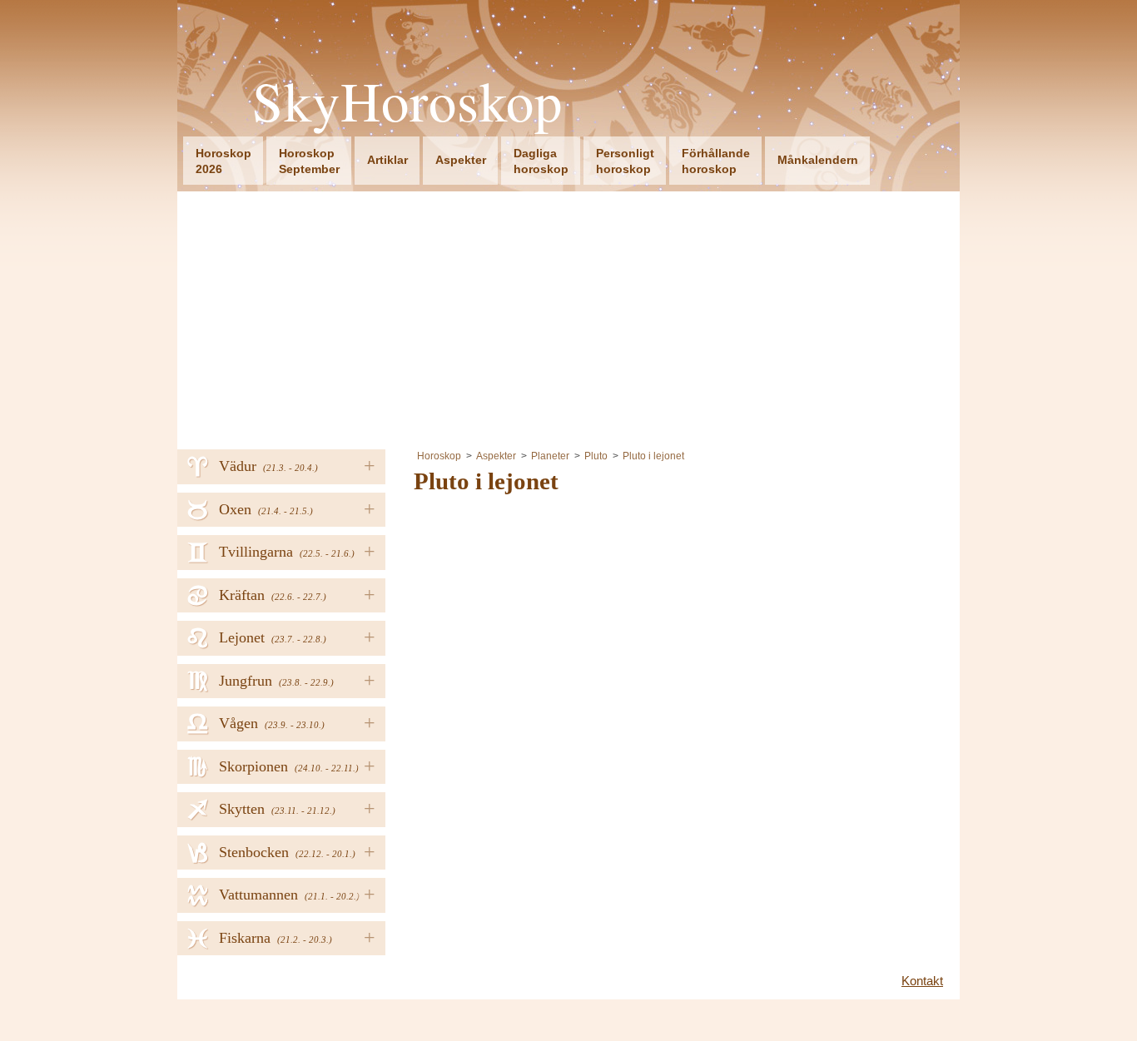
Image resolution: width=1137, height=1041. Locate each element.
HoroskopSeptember (309, 161)
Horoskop (439, 456)
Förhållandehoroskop (716, 161)
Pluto (596, 456)
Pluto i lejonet (653, 456)
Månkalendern (817, 159)
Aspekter (460, 159)
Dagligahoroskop (541, 161)
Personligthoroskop (625, 161)
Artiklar (387, 159)
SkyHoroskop (407, 101)
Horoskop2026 (223, 161)
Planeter (550, 456)
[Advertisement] (568, 316)
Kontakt (922, 981)
